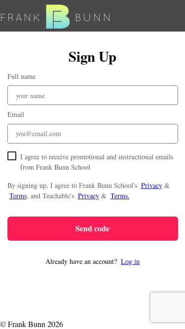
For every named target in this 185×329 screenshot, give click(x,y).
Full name (21, 76)
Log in (130, 261)
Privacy (151, 185)
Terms (18, 195)
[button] (92, 261)
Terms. (120, 195)
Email (15, 114)
